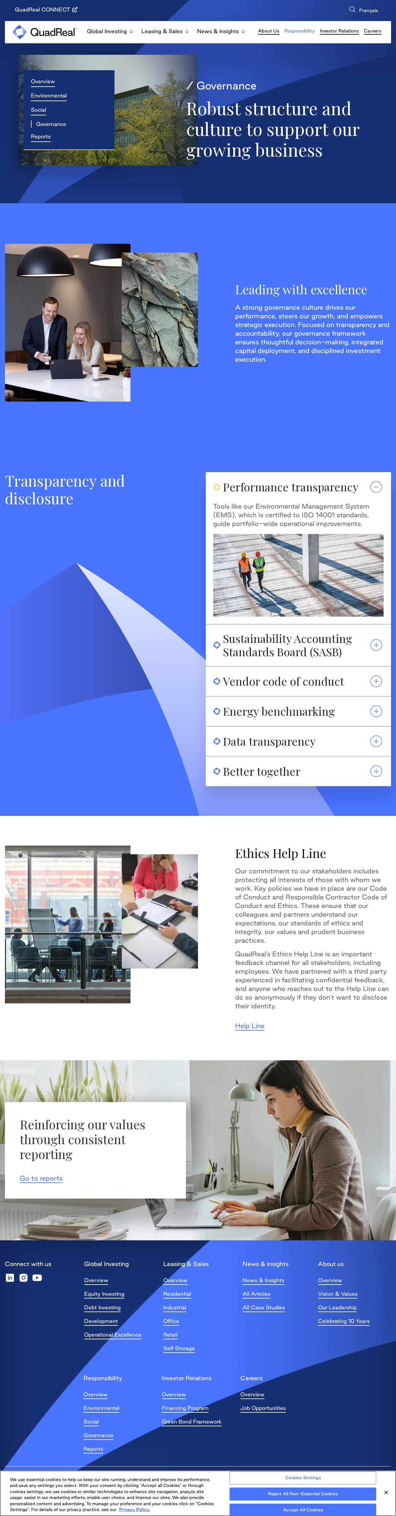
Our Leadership (337, 1307)
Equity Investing (104, 1294)
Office (171, 1321)
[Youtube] (37, 1278)
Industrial (174, 1307)
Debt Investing (102, 1307)
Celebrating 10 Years (344, 1321)
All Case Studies (264, 1307)
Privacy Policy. (134, 1509)
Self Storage (179, 1348)
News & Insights (263, 1280)
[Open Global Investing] (131, 31)
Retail (170, 1334)
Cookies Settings (303, 1477)
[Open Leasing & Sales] (187, 31)
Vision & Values (338, 1294)
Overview (96, 1280)
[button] (49, 124)
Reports (93, 1449)
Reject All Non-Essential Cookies (303, 1493)
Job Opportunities (263, 1408)
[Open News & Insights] (243, 31)
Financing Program (185, 1408)
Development (101, 1321)
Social (91, 1421)
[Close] (386, 1492)
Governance (99, 1435)
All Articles (256, 1294)
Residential (177, 1294)
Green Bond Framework (192, 1421)
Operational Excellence (112, 1334)
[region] (198, 1493)
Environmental (101, 1408)
